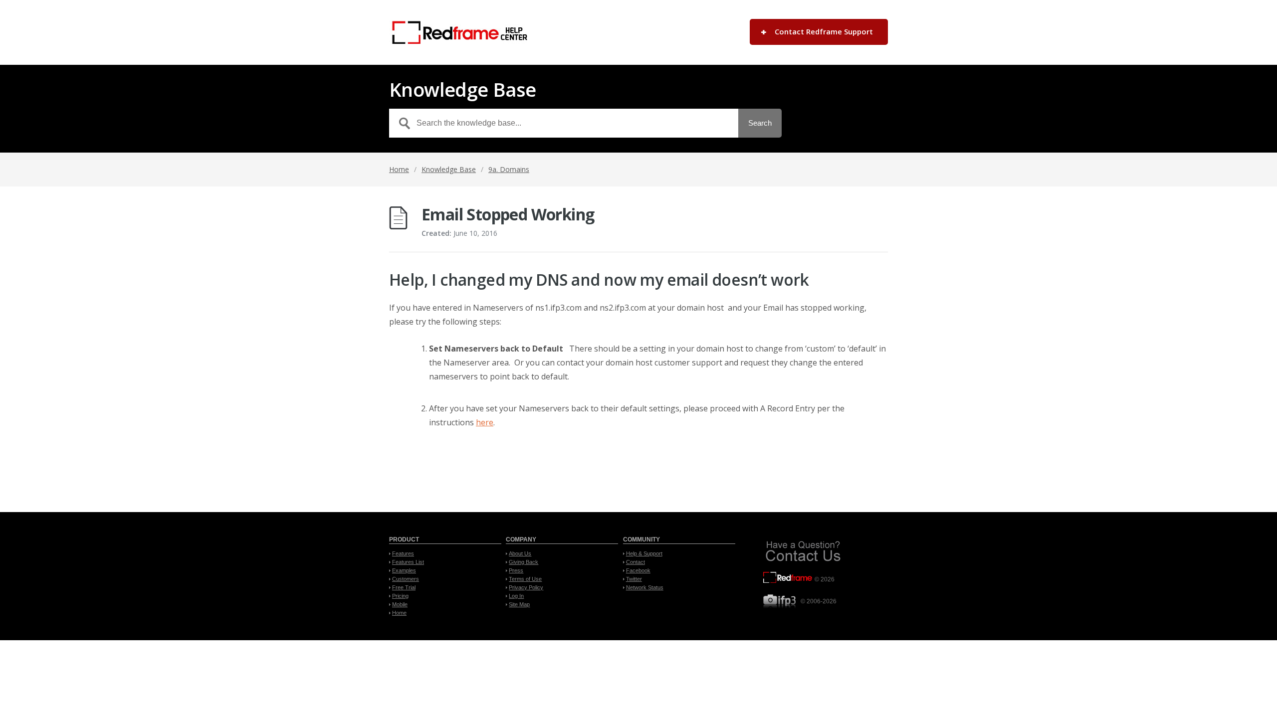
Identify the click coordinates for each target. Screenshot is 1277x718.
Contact (635, 562)
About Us (520, 553)
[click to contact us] (803, 562)
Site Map (519, 604)
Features (403, 553)
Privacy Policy (526, 587)
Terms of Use (525, 579)
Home (399, 169)
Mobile (400, 604)
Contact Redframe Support (824, 31)
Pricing (400, 596)
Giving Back (523, 562)
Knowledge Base (449, 169)
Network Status (644, 587)
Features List (408, 562)
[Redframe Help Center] (458, 32)
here (484, 422)
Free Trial (404, 587)
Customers (405, 579)
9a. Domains (508, 169)
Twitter (634, 579)
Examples (404, 570)
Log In (516, 596)
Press (516, 570)
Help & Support (644, 553)
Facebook (638, 570)
